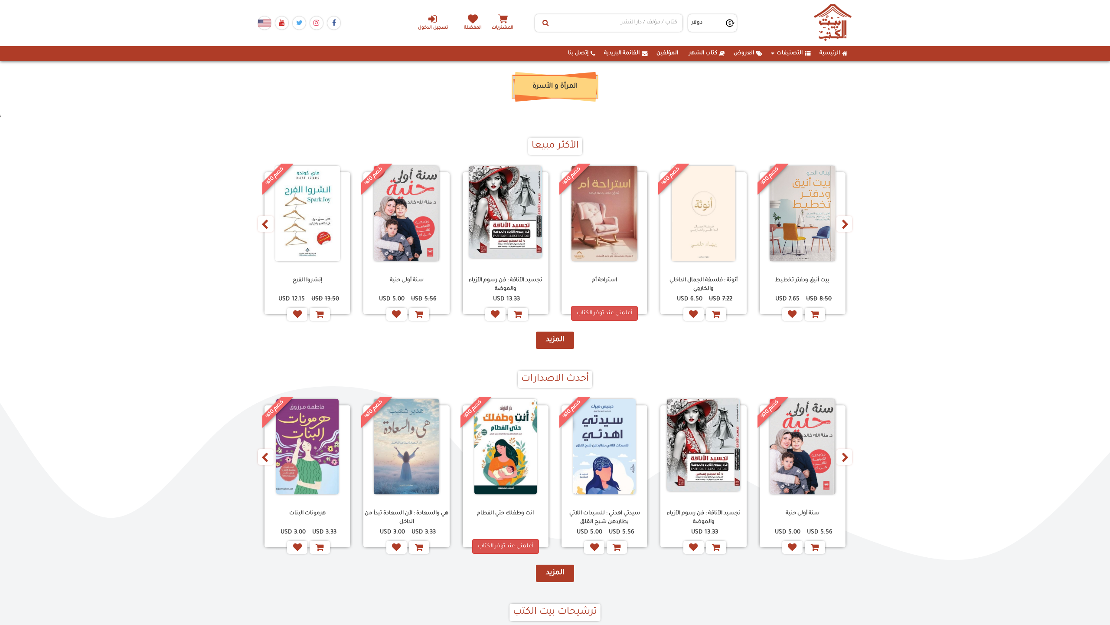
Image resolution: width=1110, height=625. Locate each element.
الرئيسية (829, 53)
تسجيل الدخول (433, 28)
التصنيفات (790, 53)
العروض (744, 53)
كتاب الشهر (703, 53)
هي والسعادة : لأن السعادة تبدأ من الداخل (406, 517)
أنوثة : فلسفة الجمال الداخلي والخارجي (703, 284)
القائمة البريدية (622, 53)
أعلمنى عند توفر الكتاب (604, 313)
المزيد (555, 340)
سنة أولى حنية (407, 280)
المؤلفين (667, 53)
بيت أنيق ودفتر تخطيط (802, 280)
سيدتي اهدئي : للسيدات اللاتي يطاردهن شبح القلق (604, 517)
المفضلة (473, 28)
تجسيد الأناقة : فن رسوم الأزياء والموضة (505, 284)
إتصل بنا (578, 53)
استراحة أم (604, 280)
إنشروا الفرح (307, 280)
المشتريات (502, 28)
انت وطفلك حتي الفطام (505, 513)
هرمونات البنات (307, 513)
